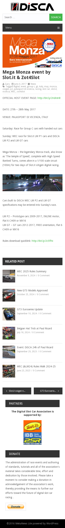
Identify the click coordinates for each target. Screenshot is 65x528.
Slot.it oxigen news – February (20, 391)
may (46, 86)
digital (17, 86)
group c (31, 86)
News (33, 84)
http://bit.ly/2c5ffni (42, 240)
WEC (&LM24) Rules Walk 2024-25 (36, 366)
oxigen (6, 89)
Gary (7, 84)
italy (41, 86)
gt (37, 86)
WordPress (52, 523)
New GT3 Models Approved (32, 290)
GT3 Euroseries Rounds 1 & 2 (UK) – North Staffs (51, 391)
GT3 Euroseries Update (30, 309)
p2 (11, 89)
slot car (46, 89)
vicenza (6, 91)
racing (38, 89)
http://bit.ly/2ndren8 (49, 98)
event (23, 86)
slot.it (54, 89)
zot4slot (21, 91)
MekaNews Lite (23, 523)
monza (53, 86)
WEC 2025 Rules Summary (31, 271)
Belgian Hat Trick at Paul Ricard (34, 328)
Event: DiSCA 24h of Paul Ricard (35, 347)
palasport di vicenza (24, 89)
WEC (13, 91)
